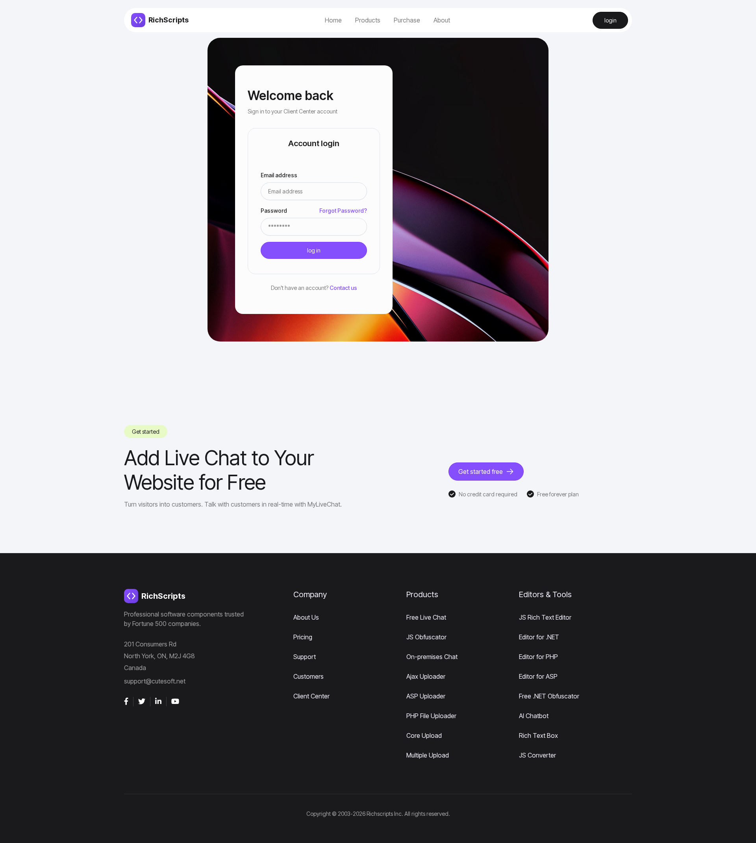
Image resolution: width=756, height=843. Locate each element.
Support (304, 657)
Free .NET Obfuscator (549, 696)
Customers (308, 676)
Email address (281, 175)
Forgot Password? (343, 210)
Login (610, 20)
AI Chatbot (533, 716)
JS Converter (537, 755)
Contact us (343, 287)
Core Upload (424, 735)
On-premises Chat (432, 657)
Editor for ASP (538, 676)
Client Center (311, 696)
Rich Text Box (538, 735)
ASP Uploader (425, 696)
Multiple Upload (427, 755)
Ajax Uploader (425, 676)
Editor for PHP (538, 657)
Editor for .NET (539, 637)
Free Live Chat (426, 617)
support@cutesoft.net (154, 681)
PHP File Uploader (431, 716)
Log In (314, 250)
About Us (306, 617)
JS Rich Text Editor (545, 617)
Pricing (302, 637)
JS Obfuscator (426, 637)
